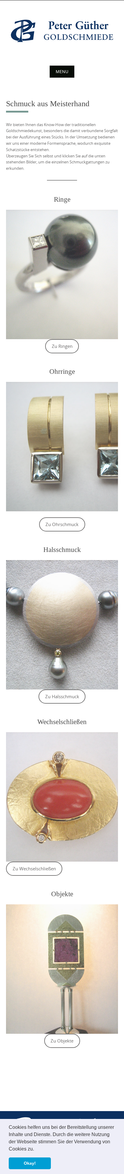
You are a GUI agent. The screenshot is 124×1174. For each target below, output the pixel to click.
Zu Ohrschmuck (62, 524)
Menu (62, 71)
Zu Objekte (62, 1041)
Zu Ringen (62, 346)
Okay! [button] (30, 1163)
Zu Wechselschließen (34, 869)
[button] (36, 1149)
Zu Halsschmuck (62, 696)
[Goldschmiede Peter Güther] (62, 31)
